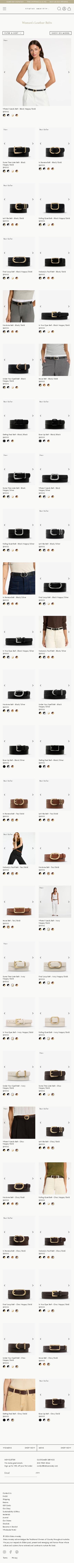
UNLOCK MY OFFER (37, 817)
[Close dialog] (71, 733)
